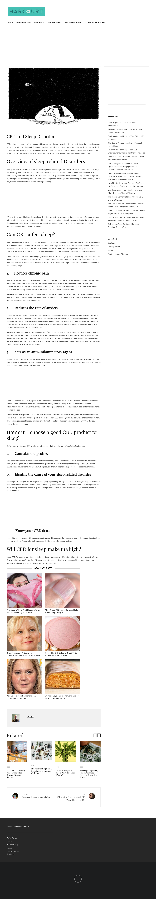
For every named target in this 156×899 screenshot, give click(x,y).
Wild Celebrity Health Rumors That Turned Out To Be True (21, 697)
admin (30, 716)
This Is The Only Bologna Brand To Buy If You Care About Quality (61, 654)
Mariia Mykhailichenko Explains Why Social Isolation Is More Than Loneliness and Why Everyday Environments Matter (125, 176)
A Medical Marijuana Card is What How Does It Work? (65, 772)
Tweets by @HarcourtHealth (18, 826)
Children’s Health (73, 23)
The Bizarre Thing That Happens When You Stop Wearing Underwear (23, 611)
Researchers (12, 415)
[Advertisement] (78, 44)
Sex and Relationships (94, 23)
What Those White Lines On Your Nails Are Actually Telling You (61, 611)
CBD (8, 131)
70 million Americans (49, 220)
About (110, 250)
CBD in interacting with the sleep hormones (74, 248)
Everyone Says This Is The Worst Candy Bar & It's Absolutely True (61, 697)
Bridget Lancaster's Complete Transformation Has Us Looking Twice (23, 654)
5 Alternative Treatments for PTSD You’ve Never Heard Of (71, 797)
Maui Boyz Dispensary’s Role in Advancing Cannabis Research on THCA (89, 773)
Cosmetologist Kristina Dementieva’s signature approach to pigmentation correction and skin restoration (123, 166)
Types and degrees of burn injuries (36, 795)
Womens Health (23, 23)
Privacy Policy (114, 247)
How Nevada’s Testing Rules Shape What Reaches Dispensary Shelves (16, 773)
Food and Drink (55, 23)
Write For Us (113, 239)
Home (10, 23)
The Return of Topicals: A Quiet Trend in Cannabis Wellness (41, 771)
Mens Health (39, 23)
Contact (111, 243)
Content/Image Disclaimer (118, 254)
